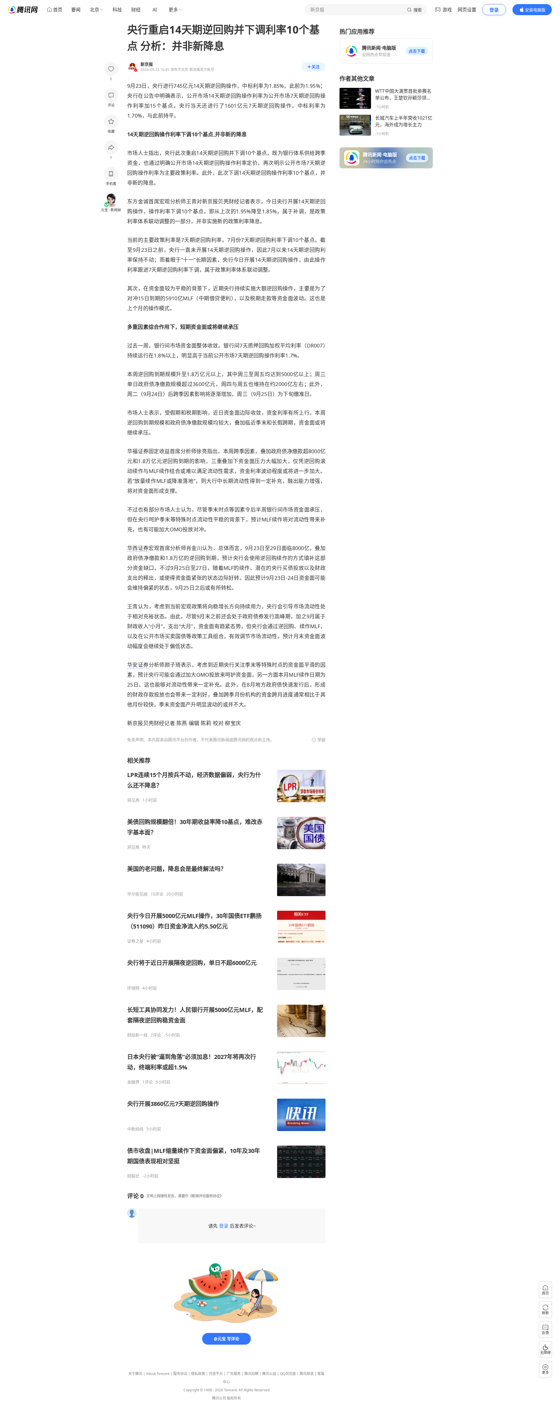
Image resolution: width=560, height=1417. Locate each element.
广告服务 (234, 1373)
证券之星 (135, 941)
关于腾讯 (135, 1373)
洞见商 (133, 800)
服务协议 (180, 1373)
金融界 (133, 1082)
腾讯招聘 (251, 1373)
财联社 (133, 1176)
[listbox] (226, 967)
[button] (417, 51)
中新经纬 (135, 1129)
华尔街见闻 (137, 894)
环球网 (133, 988)
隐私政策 (198, 1373)
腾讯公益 (269, 1373)
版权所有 (234, 1398)
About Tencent (157, 1373)
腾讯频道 (307, 1373)
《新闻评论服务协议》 (205, 1195)
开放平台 (216, 1373)
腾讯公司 (219, 1398)
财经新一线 (137, 1035)
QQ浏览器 (288, 1373)
